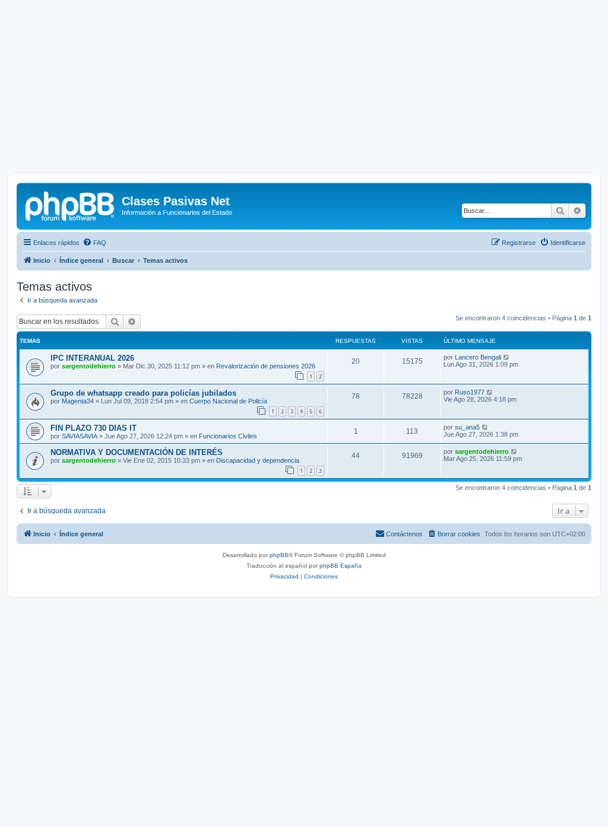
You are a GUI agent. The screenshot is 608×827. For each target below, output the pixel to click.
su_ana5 (467, 427)
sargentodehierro (89, 366)
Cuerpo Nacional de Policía (228, 401)
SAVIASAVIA (79, 436)
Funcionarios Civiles (228, 436)
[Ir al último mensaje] (507, 357)
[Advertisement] (304, 90)
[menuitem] (94, 243)
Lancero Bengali (478, 357)
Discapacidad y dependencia (257, 460)
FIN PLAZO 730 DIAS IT (93, 428)
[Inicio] (71, 205)
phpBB (279, 555)
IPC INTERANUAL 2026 (92, 358)
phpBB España (340, 565)
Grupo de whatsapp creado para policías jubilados (143, 393)
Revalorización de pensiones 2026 (265, 366)
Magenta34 (78, 401)
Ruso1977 (469, 392)
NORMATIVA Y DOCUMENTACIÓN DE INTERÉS (136, 452)
